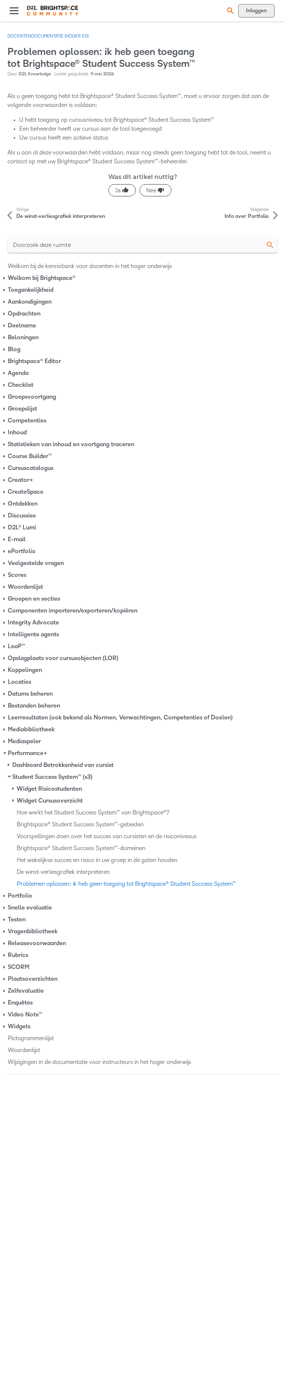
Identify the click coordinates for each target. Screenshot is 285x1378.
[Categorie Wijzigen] (5, 278)
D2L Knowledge (35, 74)
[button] (229, 10)
